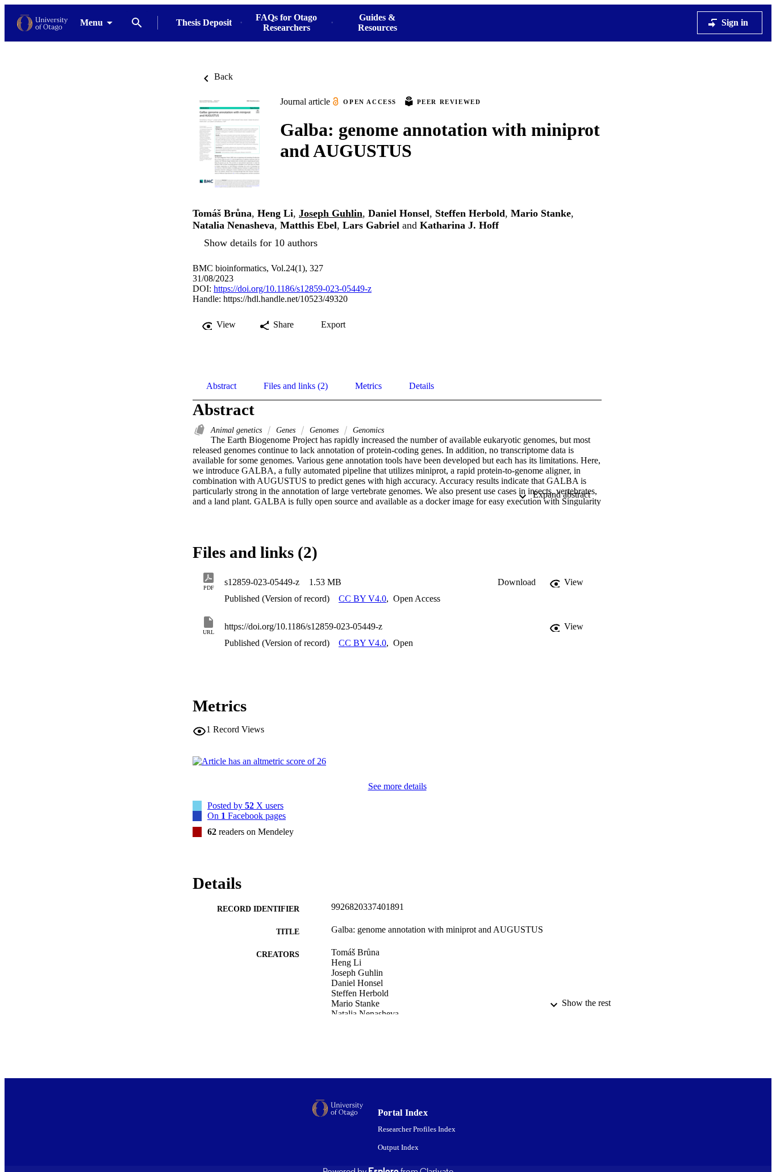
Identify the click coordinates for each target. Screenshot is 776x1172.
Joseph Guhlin (330, 213)
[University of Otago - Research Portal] (42, 23)
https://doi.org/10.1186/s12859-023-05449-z (293, 288)
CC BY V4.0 (362, 598)
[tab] (221, 386)
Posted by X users (245, 805)
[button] (517, 582)
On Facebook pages (246, 816)
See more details (397, 786)
